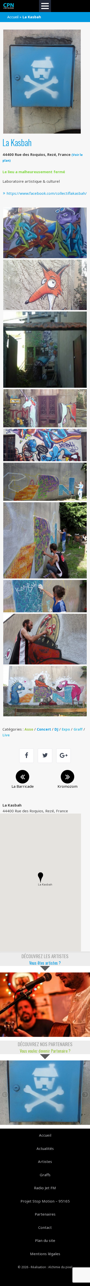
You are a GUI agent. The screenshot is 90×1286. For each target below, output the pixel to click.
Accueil (12, 17)
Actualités (45, 1148)
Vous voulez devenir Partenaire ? (45, 1051)
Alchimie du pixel (60, 1267)
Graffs (45, 1174)
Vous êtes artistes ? (45, 963)
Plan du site (45, 1240)
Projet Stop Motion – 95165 (45, 1201)
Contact (45, 1227)
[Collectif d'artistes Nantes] (9, 6)
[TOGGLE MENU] (45, 6)
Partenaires (45, 1214)
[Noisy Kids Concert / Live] (45, 1004)
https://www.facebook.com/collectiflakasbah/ (46, 193)
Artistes (45, 1161)
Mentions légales (45, 1253)
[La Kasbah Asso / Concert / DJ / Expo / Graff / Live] (45, 1092)
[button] (40, 877)
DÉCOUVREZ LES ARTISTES (45, 956)
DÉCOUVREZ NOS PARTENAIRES (45, 1044)
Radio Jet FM (45, 1187)
